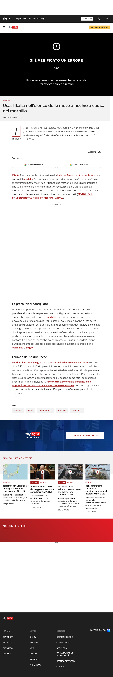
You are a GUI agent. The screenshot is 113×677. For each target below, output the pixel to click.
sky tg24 (7, 642)
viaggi (62, 410)
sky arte (7, 654)
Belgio (29, 347)
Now (32, 648)
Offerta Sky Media (65, 661)
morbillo (28, 179)
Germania (17, 347)
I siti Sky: (6, 631)
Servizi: (33, 631)
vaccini (77, 410)
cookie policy (63, 642)
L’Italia (15, 175)
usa (30, 410)
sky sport (8, 637)
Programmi (35, 665)
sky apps (34, 642)
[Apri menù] (4, 27)
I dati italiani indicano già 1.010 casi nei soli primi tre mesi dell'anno (50, 362)
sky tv (33, 637)
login (107, 18)
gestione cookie (64, 637)
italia (17, 410)
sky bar (33, 654)
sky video (8, 648)
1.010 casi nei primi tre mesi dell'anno (62, 135)
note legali (62, 648)
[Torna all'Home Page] (13, 27)
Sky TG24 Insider (99, 27)
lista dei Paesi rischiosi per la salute (77, 175)
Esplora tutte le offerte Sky (30, 18)
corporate (62, 667)
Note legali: (61, 631)
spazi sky (34, 659)
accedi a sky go (98, 630)
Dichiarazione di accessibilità (64, 654)
